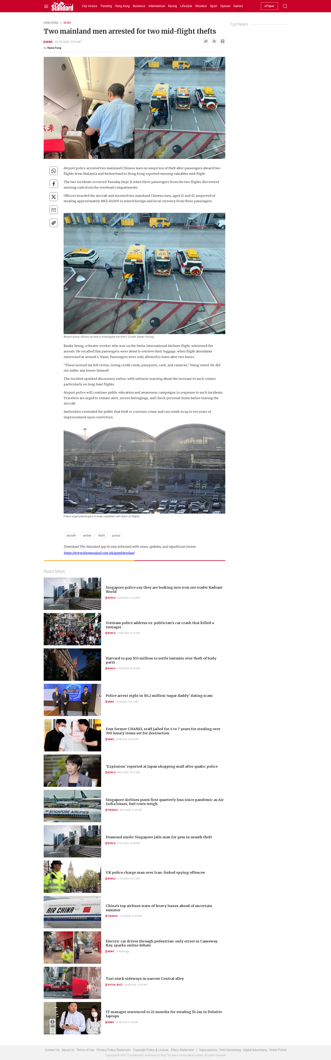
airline (87, 535)
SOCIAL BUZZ (115, 984)
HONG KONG (51, 22)
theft (101, 535)
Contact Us (52, 1050)
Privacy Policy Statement (114, 1050)
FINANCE (112, 810)
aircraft (71, 535)
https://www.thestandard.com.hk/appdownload (99, 553)
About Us (68, 1050)
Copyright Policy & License (151, 1050)
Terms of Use (85, 1050)
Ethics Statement (182, 1050)
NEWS (67, 22)
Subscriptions (208, 1050)
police (116, 535)
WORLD (111, 598)
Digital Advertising (255, 1050)
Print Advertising (230, 1050)
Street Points (278, 1050)
